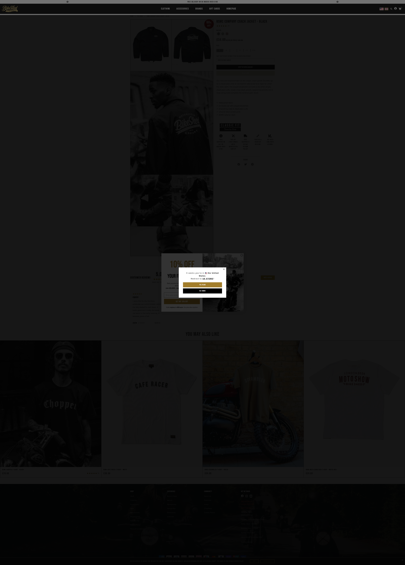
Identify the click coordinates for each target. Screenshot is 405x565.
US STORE (207, 278)
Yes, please (202, 285)
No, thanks (202, 291)
